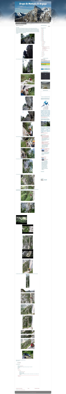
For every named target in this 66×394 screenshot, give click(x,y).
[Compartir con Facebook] (19, 362)
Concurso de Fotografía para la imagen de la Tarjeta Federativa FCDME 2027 (45, 143)
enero (43, 55)
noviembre (43, 42)
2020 (42, 33)
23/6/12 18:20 (23, 371)
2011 (42, 56)
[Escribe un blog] (18, 362)
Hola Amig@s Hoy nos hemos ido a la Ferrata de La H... (46, 48)
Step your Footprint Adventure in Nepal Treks (46, 159)
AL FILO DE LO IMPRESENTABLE (45, 148)
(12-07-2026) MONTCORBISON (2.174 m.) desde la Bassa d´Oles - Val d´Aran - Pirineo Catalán (46, 150)
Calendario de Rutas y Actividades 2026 (25, 22)
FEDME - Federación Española (45, 135)
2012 (42, 40)
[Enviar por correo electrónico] (17, 362)
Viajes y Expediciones (38, 22)
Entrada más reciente (19, 388)
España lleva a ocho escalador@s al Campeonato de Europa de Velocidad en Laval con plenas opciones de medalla (45, 137)
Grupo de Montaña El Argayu (33, 3)
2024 (42, 30)
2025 (42, 29)
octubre (43, 43)
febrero (43, 54)
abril (42, 52)
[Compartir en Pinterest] (20, 362)
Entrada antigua (37, 388)
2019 (42, 34)
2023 (42, 31)
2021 (42, 32)
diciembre (43, 41)
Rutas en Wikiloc (33, 22)
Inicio (28, 388)
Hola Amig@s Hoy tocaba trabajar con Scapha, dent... (45, 47)
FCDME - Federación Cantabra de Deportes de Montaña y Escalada (45, 142)
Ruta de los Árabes (44, 49)
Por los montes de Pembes (45, 50)
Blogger (35, 392)
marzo (43, 53)
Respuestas (19, 370)
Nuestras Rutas (18, 22)
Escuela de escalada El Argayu (45, 22)
